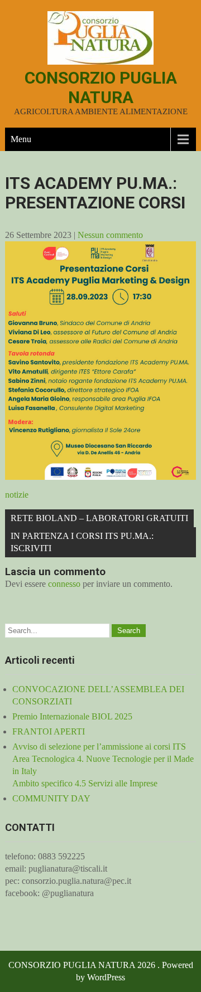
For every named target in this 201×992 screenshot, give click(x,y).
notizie (16, 494)
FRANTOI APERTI (48, 731)
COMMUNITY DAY (51, 798)
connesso (64, 584)
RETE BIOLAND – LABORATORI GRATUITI (99, 518)
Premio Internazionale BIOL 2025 (72, 716)
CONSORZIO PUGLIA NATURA (101, 87)
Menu (21, 139)
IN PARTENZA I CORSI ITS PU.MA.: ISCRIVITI (82, 542)
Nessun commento (110, 235)
